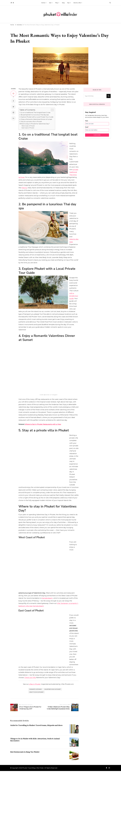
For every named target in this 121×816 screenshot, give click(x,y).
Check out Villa (30, 619)
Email (87, 127)
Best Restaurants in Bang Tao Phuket (24, 693)
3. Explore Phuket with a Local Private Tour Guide (36, 117)
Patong (24, 188)
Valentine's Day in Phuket (52, 630)
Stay (63, 2)
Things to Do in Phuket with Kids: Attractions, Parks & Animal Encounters (35, 681)
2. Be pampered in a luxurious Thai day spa (34, 115)
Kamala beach (47, 558)
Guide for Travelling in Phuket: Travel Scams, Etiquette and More (36, 667)
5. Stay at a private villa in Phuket (30, 121)
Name (86, 120)
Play (56, 2)
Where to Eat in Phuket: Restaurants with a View (43, 424)
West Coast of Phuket (28, 126)
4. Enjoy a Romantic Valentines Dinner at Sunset (35, 119)
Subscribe (97, 135)
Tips (68, 2)
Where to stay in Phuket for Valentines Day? (34, 124)
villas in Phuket (34, 626)
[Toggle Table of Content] (51, 110)
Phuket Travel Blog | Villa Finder (33, 709)
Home (43, 2)
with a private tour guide (73, 295)
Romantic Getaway (35, 630)
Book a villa (77, 2)
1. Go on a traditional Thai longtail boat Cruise (34, 112)
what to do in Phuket (36, 633)
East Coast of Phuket (28, 128)
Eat (50, 2)
